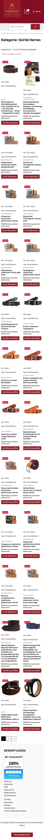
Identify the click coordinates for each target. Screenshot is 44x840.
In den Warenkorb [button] (9, 177)
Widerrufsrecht (10, 793)
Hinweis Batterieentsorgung (15, 811)
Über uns (7, 781)
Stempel (7, 805)
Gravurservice (9, 808)
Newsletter (8, 802)
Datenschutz (9, 790)
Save (6, 62)
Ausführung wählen (10, 123)
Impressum (8, 784)
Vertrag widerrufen (22, 835)
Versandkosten (10, 86)
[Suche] (35, 27)
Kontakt (7, 799)
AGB (6, 787)
